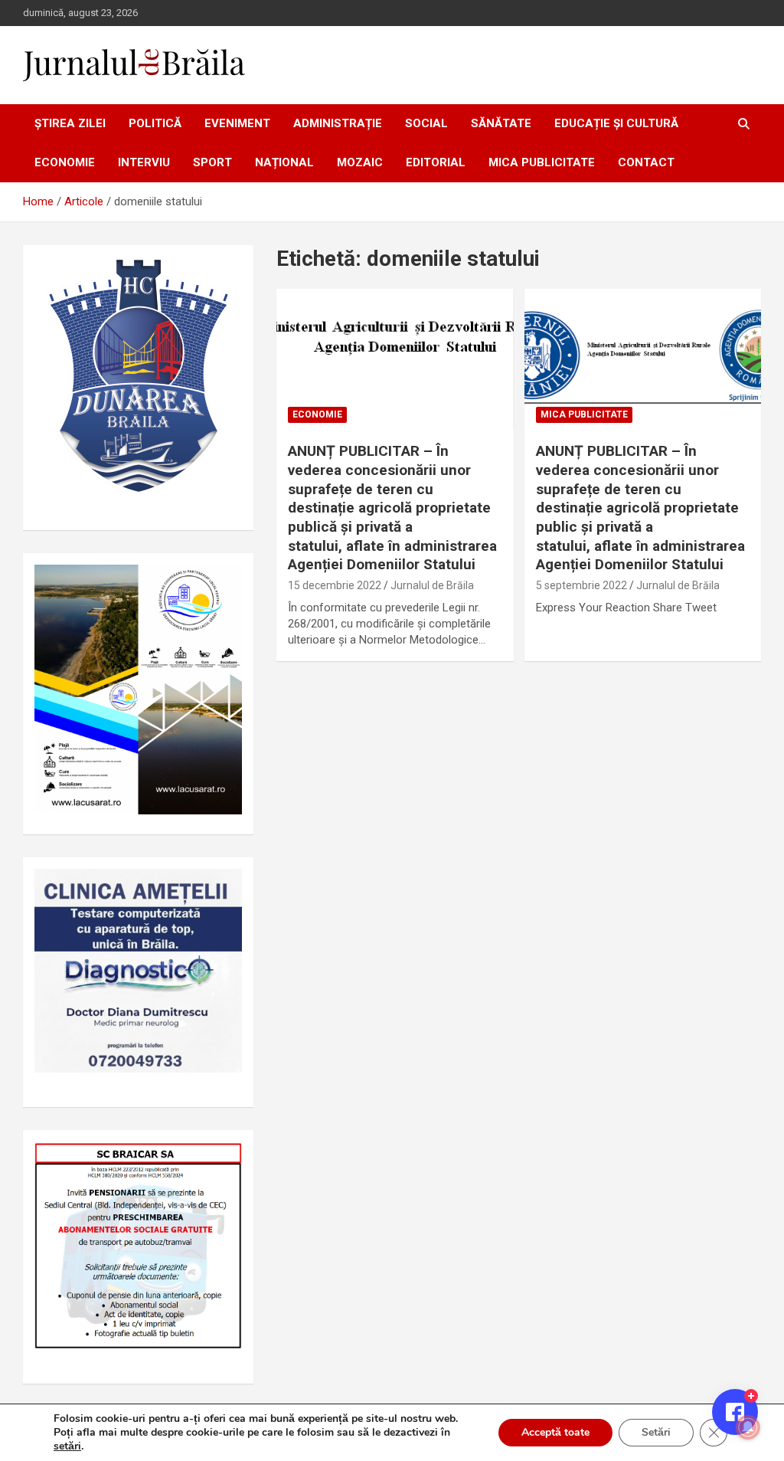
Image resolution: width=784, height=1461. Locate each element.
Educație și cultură (616, 123)
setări (67, 1446)
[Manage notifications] (748, 1427)
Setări (656, 1432)
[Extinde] (222, 888)
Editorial (436, 162)
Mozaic (360, 162)
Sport (212, 162)
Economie (64, 162)
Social (426, 123)
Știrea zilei (70, 123)
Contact (646, 162)
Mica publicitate (541, 162)
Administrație (337, 123)
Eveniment (237, 123)
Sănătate (501, 123)
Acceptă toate (555, 1432)
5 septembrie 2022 (581, 585)
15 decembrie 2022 (334, 585)
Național (284, 162)
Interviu (144, 162)
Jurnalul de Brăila (432, 585)
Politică (155, 123)
